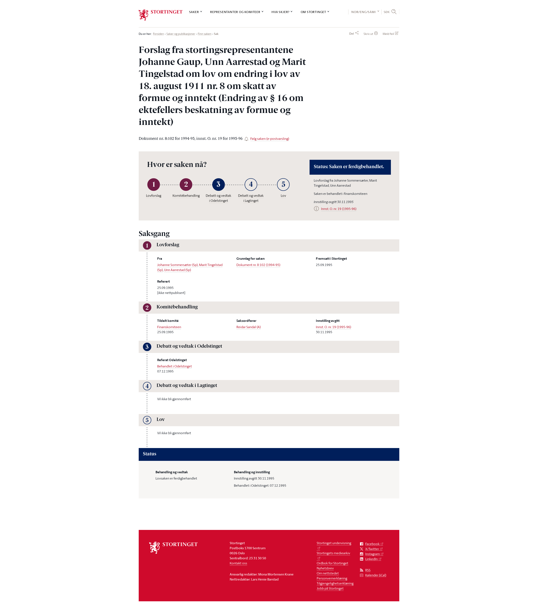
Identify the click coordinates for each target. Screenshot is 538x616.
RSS (368, 570)
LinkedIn (371, 559)
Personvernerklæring (332, 578)
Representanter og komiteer (235, 12)
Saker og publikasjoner (180, 33)
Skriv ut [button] (368, 34)
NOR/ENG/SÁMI (363, 11)
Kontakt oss (238, 563)
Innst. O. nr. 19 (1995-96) (333, 327)
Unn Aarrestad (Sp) (177, 269)
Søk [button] (387, 12)
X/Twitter (372, 549)
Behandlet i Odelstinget (174, 366)
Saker (194, 12)
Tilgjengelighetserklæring (335, 583)
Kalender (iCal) (375, 575)
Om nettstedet (328, 573)
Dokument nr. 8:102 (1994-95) (258, 264)
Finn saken (204, 33)
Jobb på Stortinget (330, 588)
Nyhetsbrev (325, 568)
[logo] (161, 15)
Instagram (372, 554)
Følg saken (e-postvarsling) (269, 138)
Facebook (372, 544)
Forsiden (158, 33)
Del (351, 33)
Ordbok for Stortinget (332, 563)
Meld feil (388, 34)
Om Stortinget (313, 12)
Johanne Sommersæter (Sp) (177, 264)
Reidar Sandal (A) (248, 327)
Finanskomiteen (169, 327)
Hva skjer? (280, 12)
